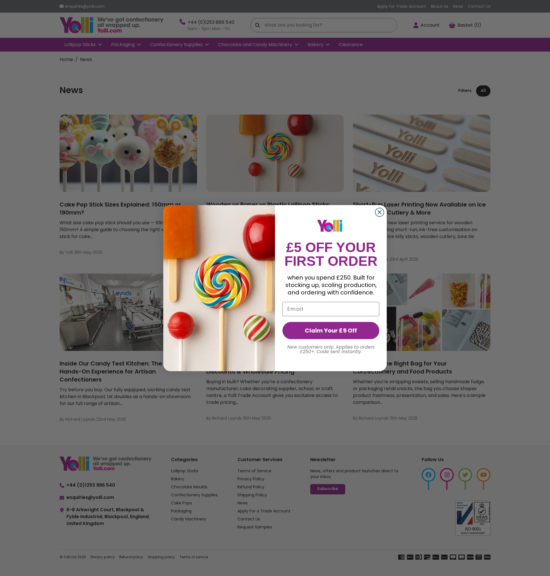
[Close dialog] (379, 212)
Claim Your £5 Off (331, 331)
